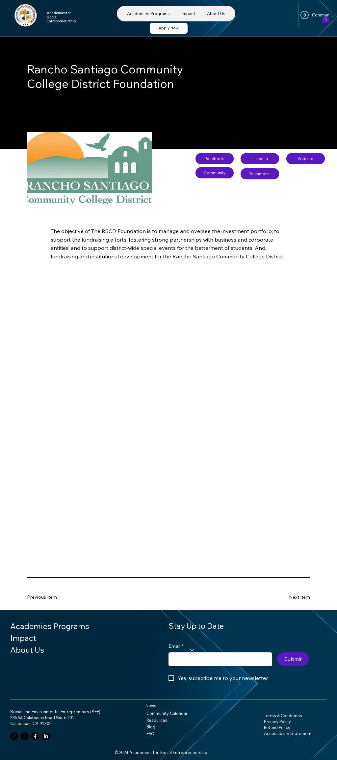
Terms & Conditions (283, 715)
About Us (27, 650)
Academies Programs (49, 626)
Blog (150, 726)
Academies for (59, 13)
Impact (23, 638)
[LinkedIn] (46, 736)
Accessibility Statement (288, 733)
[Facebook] (35, 736)
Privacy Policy (277, 721)
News (150, 705)
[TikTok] (14, 736)
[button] (325, 18)
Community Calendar (167, 713)
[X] (25, 736)
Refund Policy (277, 727)
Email (175, 646)
